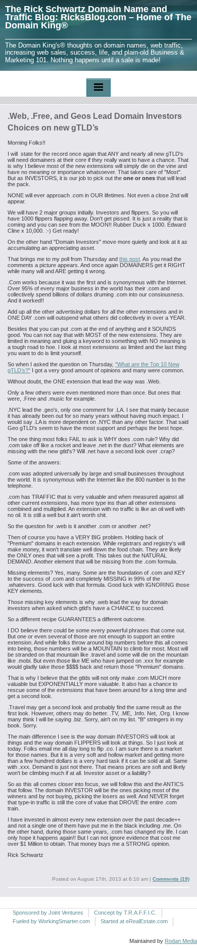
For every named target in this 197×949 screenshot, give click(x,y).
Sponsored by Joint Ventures (48, 913)
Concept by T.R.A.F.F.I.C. (125, 913)
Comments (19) (171, 879)
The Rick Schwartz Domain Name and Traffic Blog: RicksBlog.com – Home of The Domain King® (98, 17)
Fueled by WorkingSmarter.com (51, 921)
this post (129, 259)
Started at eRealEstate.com (134, 921)
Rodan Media (181, 941)
